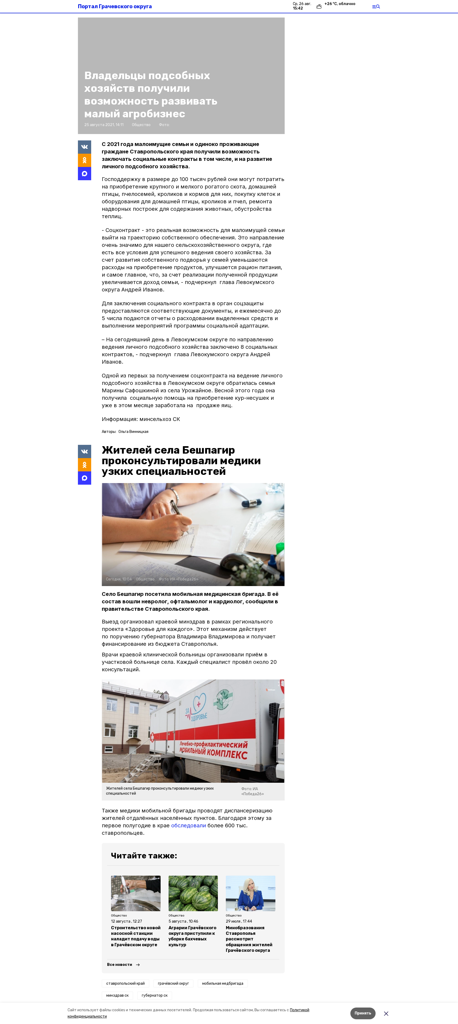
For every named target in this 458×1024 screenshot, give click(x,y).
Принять (363, 1013)
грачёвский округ (173, 983)
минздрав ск (117, 995)
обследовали (188, 825)
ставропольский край (125, 983)
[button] (193, 534)
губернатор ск (155, 995)
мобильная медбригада (222, 983)
